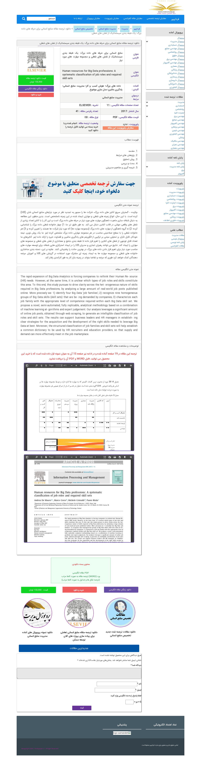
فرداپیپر (175, 19)
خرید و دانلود (36, 95)
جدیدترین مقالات (79, 648)
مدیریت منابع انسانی (107, 29)
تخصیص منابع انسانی (84, 29)
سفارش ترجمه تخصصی (156, 18)
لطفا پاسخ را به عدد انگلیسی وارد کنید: (125, 696)
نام (139, 684)
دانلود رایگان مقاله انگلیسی (120, 590)
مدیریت (125, 29)
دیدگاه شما (136, 665)
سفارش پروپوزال (93, 18)
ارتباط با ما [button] (78, 18)
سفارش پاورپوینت (111, 18)
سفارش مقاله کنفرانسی (132, 18)
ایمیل (138, 690)
